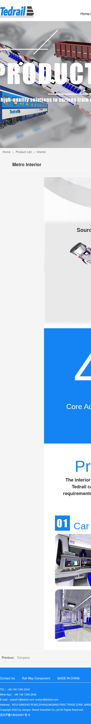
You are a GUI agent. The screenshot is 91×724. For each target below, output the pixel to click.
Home (7, 152)
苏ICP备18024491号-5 (15, 715)
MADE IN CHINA (68, 678)
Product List (24, 152)
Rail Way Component (36, 678)
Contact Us (7, 678)
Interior (41, 152)
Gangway (23, 657)
